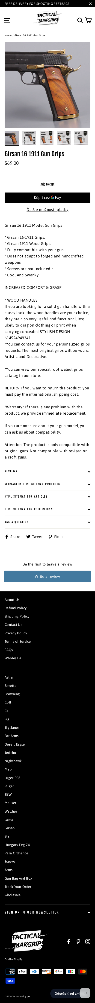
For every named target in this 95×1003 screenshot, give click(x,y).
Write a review (47, 576)
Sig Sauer (12, 727)
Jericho (10, 753)
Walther (11, 811)
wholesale (13, 895)
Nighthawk (13, 761)
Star (8, 836)
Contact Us (13, 625)
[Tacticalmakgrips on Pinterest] (78, 941)
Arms (9, 870)
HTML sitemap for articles (26, 496)
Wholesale (13, 658)
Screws (10, 861)
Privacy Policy (16, 633)
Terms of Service (18, 641)
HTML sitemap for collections (29, 509)
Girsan (10, 828)
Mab (8, 769)
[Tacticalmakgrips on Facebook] (68, 941)
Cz (7, 711)
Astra (9, 677)
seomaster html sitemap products (32, 484)
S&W (8, 794)
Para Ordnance (16, 853)
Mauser (10, 803)
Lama (9, 820)
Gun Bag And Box (18, 878)
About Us (12, 600)
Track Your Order (18, 887)
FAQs (9, 650)
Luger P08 (13, 778)
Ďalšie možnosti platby (47, 209)
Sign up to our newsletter (32, 912)
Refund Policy (16, 608)
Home (8, 35)
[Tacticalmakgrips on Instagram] (87, 941)
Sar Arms (11, 736)
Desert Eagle (15, 744)
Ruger (9, 786)
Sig (7, 719)
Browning (12, 694)
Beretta (10, 686)
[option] (47, 85)
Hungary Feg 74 (17, 845)
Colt (8, 702)
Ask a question (17, 522)
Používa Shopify (13, 959)
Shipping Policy (17, 616)
